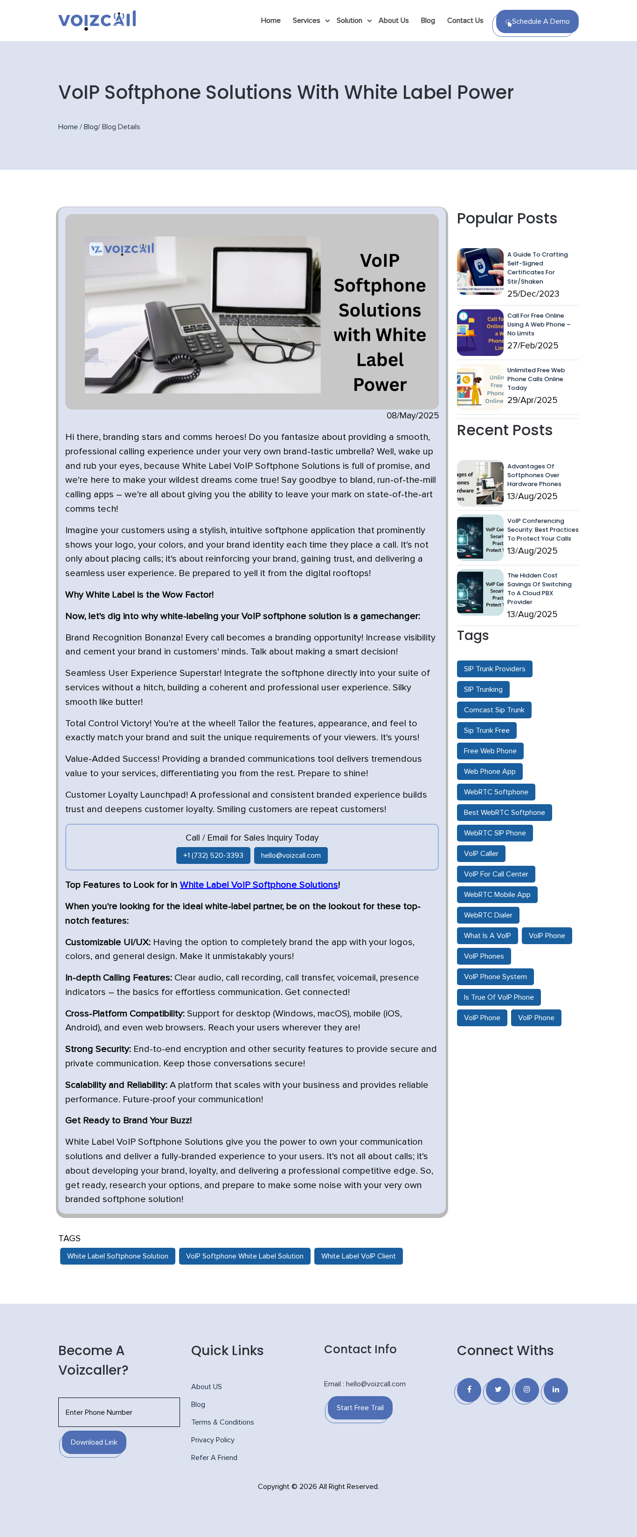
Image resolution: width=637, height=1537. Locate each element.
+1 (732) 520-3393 (213, 855)
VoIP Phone (547, 935)
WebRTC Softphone (496, 792)
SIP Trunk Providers (495, 669)
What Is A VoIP (487, 935)
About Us (394, 20)
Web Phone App (490, 771)
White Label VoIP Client (358, 1256)
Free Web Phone (490, 751)
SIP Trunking (483, 689)
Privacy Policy (213, 1440)
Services (306, 20)
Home (271, 20)
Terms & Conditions (222, 1422)
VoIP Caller (481, 853)
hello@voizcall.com (291, 855)
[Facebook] (469, 1390)
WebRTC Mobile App (497, 894)
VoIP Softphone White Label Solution (245, 1256)
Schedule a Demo (541, 21)
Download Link (94, 1442)
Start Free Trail (360, 1408)
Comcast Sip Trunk (494, 710)
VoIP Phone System (495, 977)
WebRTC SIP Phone (495, 833)
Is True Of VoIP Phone (499, 997)
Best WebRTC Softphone (504, 812)
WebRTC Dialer (488, 915)
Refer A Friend (214, 1457)
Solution (349, 20)
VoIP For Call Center (496, 874)
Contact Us (465, 20)
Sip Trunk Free (487, 730)
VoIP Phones (484, 956)
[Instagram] (527, 1390)
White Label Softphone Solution (117, 1256)
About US (206, 1387)
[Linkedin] (556, 1390)
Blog (428, 20)
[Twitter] (498, 1390)
